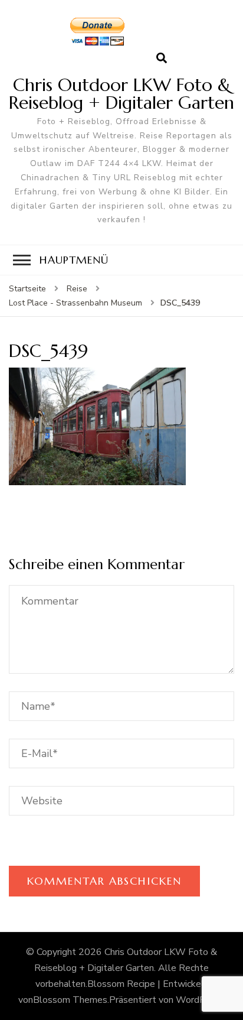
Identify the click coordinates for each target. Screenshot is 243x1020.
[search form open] (161, 58)
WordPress (200, 999)
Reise (77, 288)
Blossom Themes (70, 999)
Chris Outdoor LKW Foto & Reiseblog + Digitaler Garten (121, 93)
